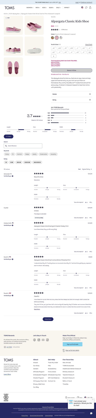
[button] (32, 7)
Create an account (86, 2)
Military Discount (68, 372)
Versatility (53, 154)
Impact (35, 362)
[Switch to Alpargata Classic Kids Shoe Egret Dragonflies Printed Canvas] (60, 37)
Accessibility (52, 369)
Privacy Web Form (39, 384)
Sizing (7, 154)
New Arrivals (67, 362)
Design (27, 154)
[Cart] (90, 7)
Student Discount (68, 378)
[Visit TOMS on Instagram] (39, 340)
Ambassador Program (40, 375)
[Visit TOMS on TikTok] (47, 340)
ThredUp (65, 384)
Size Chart (88, 44)
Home (6, 14)
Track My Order (53, 362)
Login (77, 2)
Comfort (19, 154)
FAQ (49, 365)
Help (81, 397)
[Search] (86, 7)
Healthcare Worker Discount (72, 369)
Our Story (36, 365)
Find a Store (52, 372)
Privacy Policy (23, 408)
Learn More (7, 374)
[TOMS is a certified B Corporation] (6, 397)
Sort (79, 169)
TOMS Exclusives (68, 365)
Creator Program (38, 378)
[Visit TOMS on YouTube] (43, 340)
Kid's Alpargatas (14, 14)
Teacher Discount (68, 375)
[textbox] (23, 146)
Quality (34, 154)
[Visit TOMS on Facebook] (34, 340)
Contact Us (51, 381)
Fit (13, 154)
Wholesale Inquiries (54, 375)
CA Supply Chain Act (40, 381)
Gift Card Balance (53, 378)
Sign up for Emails (72, 344)
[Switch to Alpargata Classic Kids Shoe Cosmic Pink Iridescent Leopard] (56, 37)
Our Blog (36, 387)
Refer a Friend (67, 381)
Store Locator (71, 397)
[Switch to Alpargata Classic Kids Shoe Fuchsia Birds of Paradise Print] (52, 37)
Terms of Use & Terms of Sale (36, 415)
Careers (35, 369)
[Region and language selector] (82, 7)
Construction (43, 154)
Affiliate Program (38, 372)
